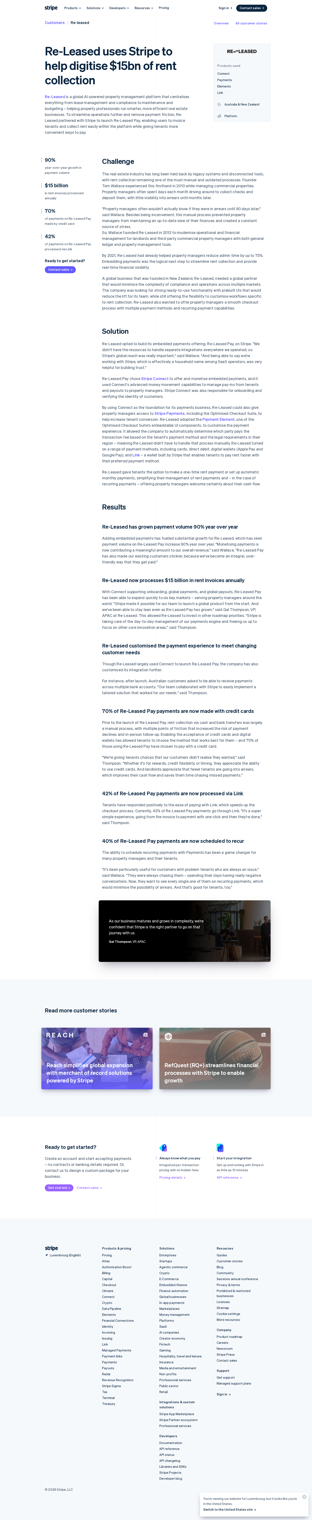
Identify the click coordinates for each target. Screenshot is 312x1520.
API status (166, 1454)
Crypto (107, 1302)
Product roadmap (229, 1336)
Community (225, 1273)
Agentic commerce (173, 1267)
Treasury (108, 1404)
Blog (220, 1267)
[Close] (304, 1498)
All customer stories (251, 23)
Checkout (109, 1285)
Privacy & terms (228, 1285)
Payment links (112, 1356)
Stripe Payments (170, 413)
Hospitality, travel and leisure (180, 1356)
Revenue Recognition (118, 1380)
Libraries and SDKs (173, 1466)
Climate (107, 1291)
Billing (106, 1273)
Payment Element (218, 419)
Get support (226, 1377)
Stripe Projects (170, 1472)
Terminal (108, 1398)
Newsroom (225, 1348)
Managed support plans (234, 1383)
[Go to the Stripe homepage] (50, 1248)
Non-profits (168, 1374)
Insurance (166, 1362)
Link (136, 454)
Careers (222, 1342)
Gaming (165, 1350)
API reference (228, 1177)
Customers (55, 22)
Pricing (164, 8)
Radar (106, 1374)
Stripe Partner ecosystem (178, 1420)
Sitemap (223, 1308)
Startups (165, 1261)
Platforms (166, 1320)
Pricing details (170, 1177)
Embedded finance (173, 1285)
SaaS (163, 1326)
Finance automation (173, 1291)
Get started (57, 1187)
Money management (174, 1314)
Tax (105, 1392)
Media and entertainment (178, 1368)
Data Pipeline (111, 1308)
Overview (221, 23)
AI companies (169, 1332)
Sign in (224, 8)
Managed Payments (116, 1350)
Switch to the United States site (228, 1509)
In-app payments (171, 1302)
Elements (109, 1314)
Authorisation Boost (117, 1267)
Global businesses (172, 1297)
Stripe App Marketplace (176, 1414)
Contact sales (250, 8)
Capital (107, 1279)
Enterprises (167, 1255)
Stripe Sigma (111, 1386)
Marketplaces (169, 1308)
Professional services (175, 1380)
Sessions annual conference (237, 1279)
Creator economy (172, 1338)
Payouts (108, 1368)
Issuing (107, 1338)
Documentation (170, 1443)
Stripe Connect (155, 378)
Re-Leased (55, 96)
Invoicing (108, 1332)
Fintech (164, 1344)
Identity (108, 1326)
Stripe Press (226, 1354)
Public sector (169, 1386)
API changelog (169, 1460)
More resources (228, 1319)
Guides (222, 1255)
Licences (223, 1302)
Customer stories (230, 1261)
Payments (109, 1362)
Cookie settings (228, 1314)
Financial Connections (118, 1320)
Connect (108, 1297)
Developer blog (170, 1478)
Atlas (106, 1261)
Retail (163, 1392)
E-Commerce (169, 1279)
